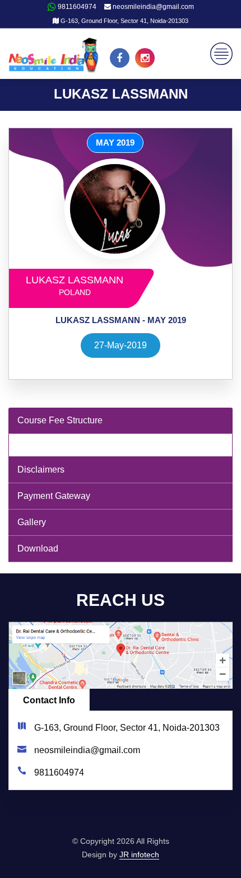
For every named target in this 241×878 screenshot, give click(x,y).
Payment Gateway (53, 496)
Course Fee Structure (60, 420)
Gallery (31, 522)
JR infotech (139, 854)
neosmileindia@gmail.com (152, 7)
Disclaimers (40, 469)
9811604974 (76, 7)
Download (37, 548)
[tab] (120, 421)
